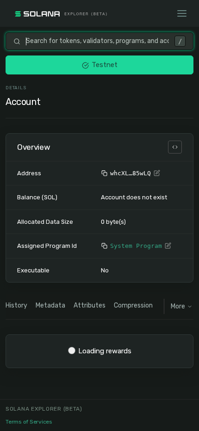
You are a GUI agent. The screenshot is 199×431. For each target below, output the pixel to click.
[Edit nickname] (157, 173)
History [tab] (16, 305)
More (178, 306)
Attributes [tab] (90, 305)
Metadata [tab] (50, 305)
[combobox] (97, 41)
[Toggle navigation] (182, 13)
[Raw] (175, 147)
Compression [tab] (133, 305)
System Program (136, 245)
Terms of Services (29, 422)
